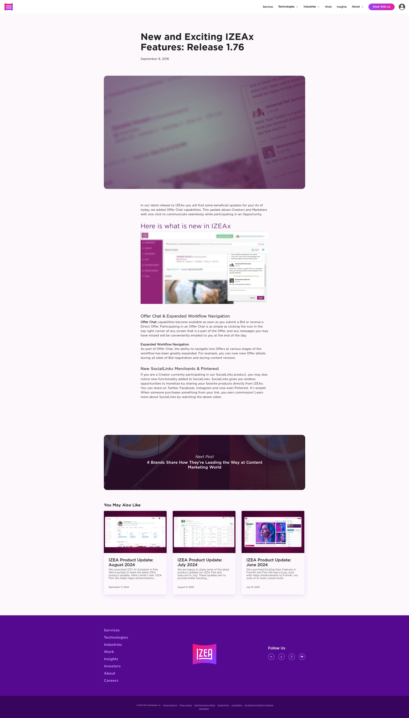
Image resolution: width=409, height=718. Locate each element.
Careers (111, 681)
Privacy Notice (185, 705)
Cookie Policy (223, 705)
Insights (111, 659)
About (109, 673)
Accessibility (236, 705)
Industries (113, 645)
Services (112, 630)
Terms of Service (170, 705)
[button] (288, 7)
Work (109, 652)
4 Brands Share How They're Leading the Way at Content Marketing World (204, 462)
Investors (112, 666)
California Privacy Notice (204, 705)
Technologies (116, 637)
